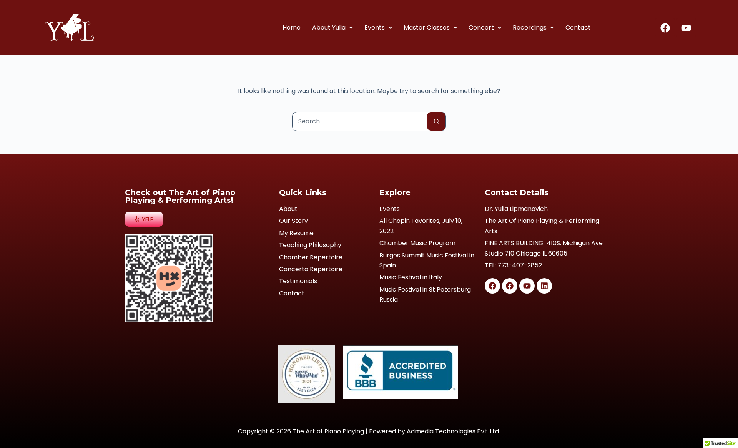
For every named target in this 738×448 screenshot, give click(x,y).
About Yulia (329, 27)
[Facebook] (665, 27)
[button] (332, 28)
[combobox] (360, 121)
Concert (481, 27)
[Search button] (436, 121)
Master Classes (427, 27)
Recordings (530, 27)
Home (292, 27)
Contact (578, 27)
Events (374, 27)
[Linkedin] (544, 286)
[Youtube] (686, 27)
